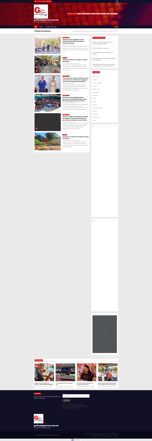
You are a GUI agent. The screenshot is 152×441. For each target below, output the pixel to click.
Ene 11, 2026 (66, 83)
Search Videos (93, 436)
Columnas (80, 364)
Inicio (74, 31)
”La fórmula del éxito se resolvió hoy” (101, 48)
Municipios (93, 13)
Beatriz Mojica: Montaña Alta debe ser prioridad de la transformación (107, 384)
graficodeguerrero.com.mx (46, 20)
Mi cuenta (109, 433)
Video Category (110, 436)
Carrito (90, 433)
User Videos (103, 436)
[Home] (36, 26)
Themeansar (56, 435)
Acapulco (98, 13)
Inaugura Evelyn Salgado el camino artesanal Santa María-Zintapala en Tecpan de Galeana (74, 41)
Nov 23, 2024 (67, 140)
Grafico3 (72, 44)
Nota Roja (64, 57)
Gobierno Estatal (66, 37)
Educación (59, 364)
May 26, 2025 (67, 122)
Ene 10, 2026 (66, 102)
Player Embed (115, 433)
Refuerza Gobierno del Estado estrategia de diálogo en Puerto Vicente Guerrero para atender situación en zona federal (75, 118)
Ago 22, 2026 (39, 386)
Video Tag (116, 436)
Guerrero (79, 13)
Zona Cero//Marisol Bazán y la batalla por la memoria (85, 384)
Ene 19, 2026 (66, 63)
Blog (87, 433)
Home (84, 433)
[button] (114, 26)
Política (101, 364)
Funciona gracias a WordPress (40, 435)
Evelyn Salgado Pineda (86, 13)
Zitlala (108, 13)
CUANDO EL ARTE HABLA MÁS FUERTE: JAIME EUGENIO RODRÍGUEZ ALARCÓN (43, 385)
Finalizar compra (100, 433)
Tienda (98, 436)
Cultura (37, 364)
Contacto (41, 26)
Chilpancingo (103, 13)
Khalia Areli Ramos (113, 13)
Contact (94, 433)
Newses (50, 435)
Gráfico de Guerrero (75, 63)
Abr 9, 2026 (66, 44)
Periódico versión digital (51, 26)
